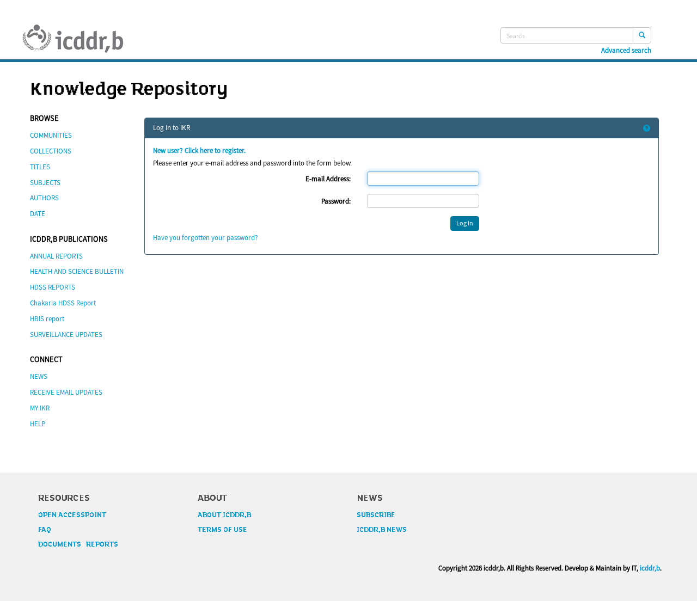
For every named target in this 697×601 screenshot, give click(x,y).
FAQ (44, 529)
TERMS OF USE (222, 529)
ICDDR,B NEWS (382, 529)
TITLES (40, 166)
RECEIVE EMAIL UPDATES (66, 392)
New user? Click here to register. (199, 150)
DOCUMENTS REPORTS (78, 544)
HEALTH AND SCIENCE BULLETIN (77, 271)
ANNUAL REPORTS (56, 256)
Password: (336, 201)
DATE (37, 213)
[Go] (642, 35)
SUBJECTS (45, 182)
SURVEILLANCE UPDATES (66, 334)
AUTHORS (44, 198)
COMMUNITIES (51, 135)
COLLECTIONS (50, 151)
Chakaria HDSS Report (63, 303)
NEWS (38, 376)
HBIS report (47, 318)
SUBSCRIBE (376, 515)
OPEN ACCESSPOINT (72, 515)
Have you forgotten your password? (205, 237)
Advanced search (626, 50)
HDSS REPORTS (52, 287)
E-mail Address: (328, 178)
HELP (37, 423)
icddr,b (650, 568)
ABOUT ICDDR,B (224, 515)
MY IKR (40, 408)
